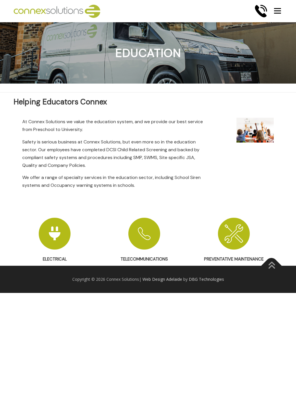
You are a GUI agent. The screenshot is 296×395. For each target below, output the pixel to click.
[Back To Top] (271, 265)
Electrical (55, 259)
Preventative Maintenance (234, 259)
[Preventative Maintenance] (234, 234)
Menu (277, 11)
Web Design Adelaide (162, 279)
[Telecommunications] (144, 234)
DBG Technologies (206, 279)
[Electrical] (55, 234)
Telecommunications (144, 259)
